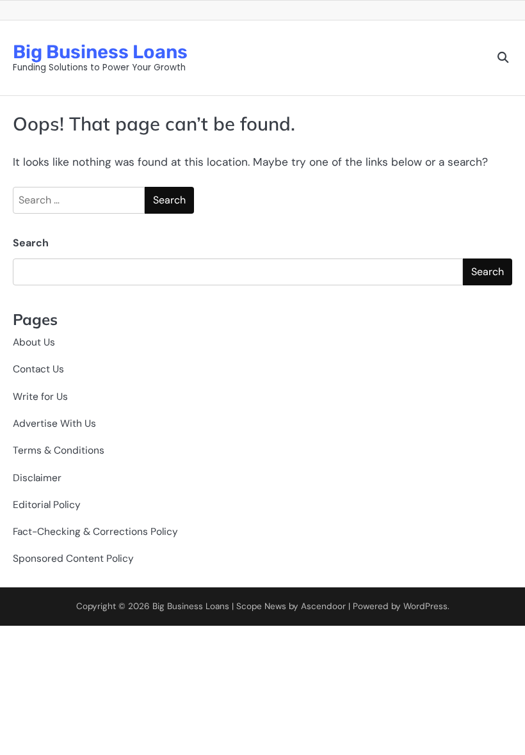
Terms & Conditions (58, 450)
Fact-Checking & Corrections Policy (95, 531)
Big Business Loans (100, 52)
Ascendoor (323, 606)
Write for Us (40, 396)
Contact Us (38, 369)
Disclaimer (37, 478)
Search (31, 243)
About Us (34, 342)
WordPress (425, 606)
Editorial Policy (47, 504)
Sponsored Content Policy (73, 558)
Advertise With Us (54, 423)
